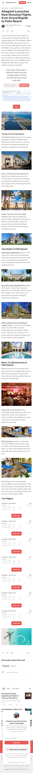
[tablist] (9, 666)
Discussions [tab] (15, 688)
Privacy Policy (22, 757)
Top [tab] (4, 688)
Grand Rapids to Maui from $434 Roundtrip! (11, 710)
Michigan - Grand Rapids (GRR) (12, 8)
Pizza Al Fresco (6, 441)
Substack (7, 769)
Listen (29, 26)
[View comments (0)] (8, 31)
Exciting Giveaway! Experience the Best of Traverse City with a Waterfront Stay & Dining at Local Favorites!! (12, 696)
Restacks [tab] (13, 666)
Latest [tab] (8, 688)
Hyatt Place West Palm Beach (11, 285)
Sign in (29, 2)
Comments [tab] (6, 666)
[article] (16, 699)
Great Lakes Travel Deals (13, 25)
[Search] (30, 688)
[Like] (3, 31)
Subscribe (22, 2)
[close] (27, 713)
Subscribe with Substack (17, 749)
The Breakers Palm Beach (10, 252)
